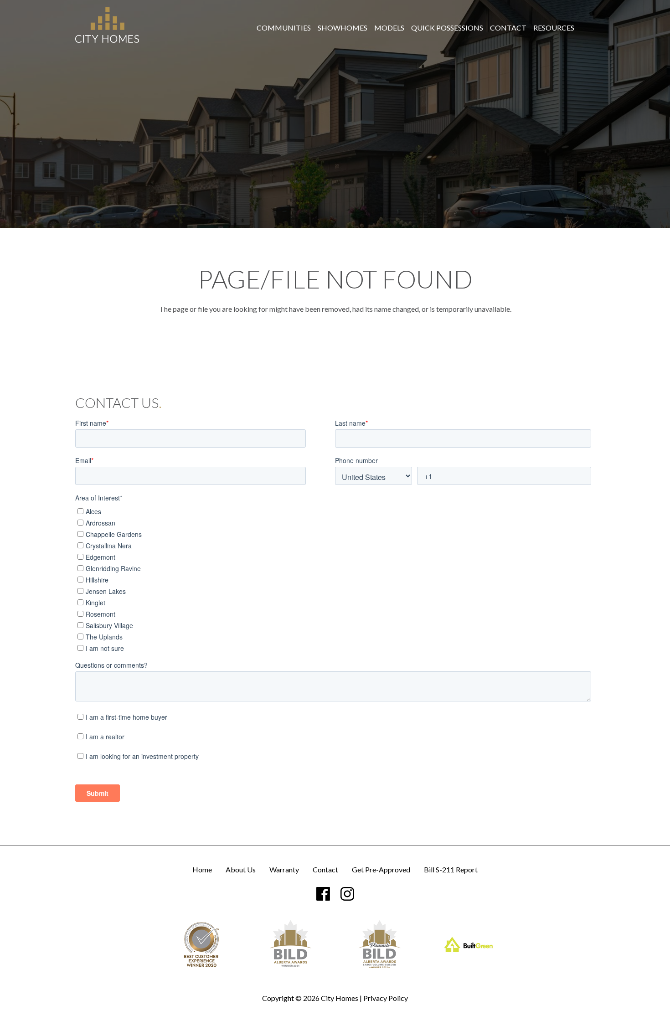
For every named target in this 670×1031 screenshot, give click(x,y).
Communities (284, 27)
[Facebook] (323, 894)
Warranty (284, 869)
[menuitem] (284, 27)
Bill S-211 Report (451, 869)
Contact (508, 27)
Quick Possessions (447, 27)
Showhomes (342, 27)
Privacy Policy (385, 998)
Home (202, 869)
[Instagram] (347, 894)
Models (389, 27)
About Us (241, 869)
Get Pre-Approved (381, 869)
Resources (553, 27)
